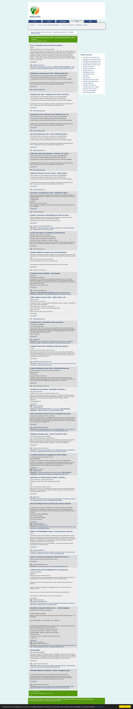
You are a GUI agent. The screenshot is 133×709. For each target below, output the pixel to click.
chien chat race (55, 408)
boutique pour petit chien (39, 667)
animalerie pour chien (89, 72)
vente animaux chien (43, 410)
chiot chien (86, 75)
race (35, 21)
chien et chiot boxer (88, 83)
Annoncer (79, 25)
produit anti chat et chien (42, 604)
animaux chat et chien (37, 294)
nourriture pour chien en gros (91, 87)
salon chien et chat (48, 229)
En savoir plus (99, 707)
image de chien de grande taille (65, 526)
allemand (63, 21)
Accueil (32, 25)
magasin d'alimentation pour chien (66, 68)
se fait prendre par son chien (90, 79)
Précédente (41, 693)
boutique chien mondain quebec (43, 665)
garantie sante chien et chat (61, 474)
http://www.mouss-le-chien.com (40, 427)
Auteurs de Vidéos (53, 25)
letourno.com (36, 496)
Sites (45, 25)
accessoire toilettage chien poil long (44, 429)
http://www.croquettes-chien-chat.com (42, 361)
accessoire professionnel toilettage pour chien (44, 430)
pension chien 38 (34, 364)
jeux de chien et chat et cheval (43, 498)
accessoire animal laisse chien (56, 410)
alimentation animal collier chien (48, 342)
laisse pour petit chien (89, 68)
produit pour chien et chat (55, 227)
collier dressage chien (89, 92)
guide (49, 21)
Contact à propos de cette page (84, 699)
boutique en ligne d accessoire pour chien (58, 341)
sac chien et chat (52, 604)
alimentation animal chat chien (62, 292)
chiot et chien (86, 77)
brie (90, 21)
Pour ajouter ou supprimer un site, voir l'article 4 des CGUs (45, 700)
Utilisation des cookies (69, 699)
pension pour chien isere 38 (54, 363)
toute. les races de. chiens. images (45, 686)
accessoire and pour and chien (43, 553)
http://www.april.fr (37, 470)
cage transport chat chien (65, 294)
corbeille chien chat (53, 526)
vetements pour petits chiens (90, 81)
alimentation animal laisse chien (45, 66)
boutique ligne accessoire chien (91, 64)
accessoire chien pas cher (59, 552)
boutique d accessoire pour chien (45, 552)
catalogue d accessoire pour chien (63, 342)
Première (35, 693)
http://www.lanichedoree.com (40, 524)
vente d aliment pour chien (59, 645)
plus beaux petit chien (58, 429)
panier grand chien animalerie (42, 341)
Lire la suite (33, 61)
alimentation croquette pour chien (50, 68)
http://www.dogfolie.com (39, 550)
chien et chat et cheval (56, 498)
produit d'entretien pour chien (50, 687)
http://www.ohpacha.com (39, 89)
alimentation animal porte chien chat (44, 603)
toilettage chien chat (38, 229)
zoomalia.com (36, 339)
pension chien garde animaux (62, 686)
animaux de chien (88, 70)
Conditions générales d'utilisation (53, 699)
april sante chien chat (56, 472)
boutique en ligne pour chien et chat (68, 363)
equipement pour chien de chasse (44, 566)
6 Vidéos (39, 41)
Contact (85, 25)
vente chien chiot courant (90, 88)
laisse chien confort (88, 66)
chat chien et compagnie (51, 294)
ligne (76, 21)
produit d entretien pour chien (63, 687)
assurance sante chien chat (44, 472)
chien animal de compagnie (62, 67)
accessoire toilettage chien (61, 430)
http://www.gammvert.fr (38, 65)
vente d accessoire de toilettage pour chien (46, 449)
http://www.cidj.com (37, 407)
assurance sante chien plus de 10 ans (46, 474)
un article (71, 25)
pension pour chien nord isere (42, 363)
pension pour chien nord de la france (44, 364)
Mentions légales (38, 699)
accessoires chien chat (42, 227)
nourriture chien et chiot (89, 85)
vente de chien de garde (89, 90)
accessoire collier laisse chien (56, 646)
